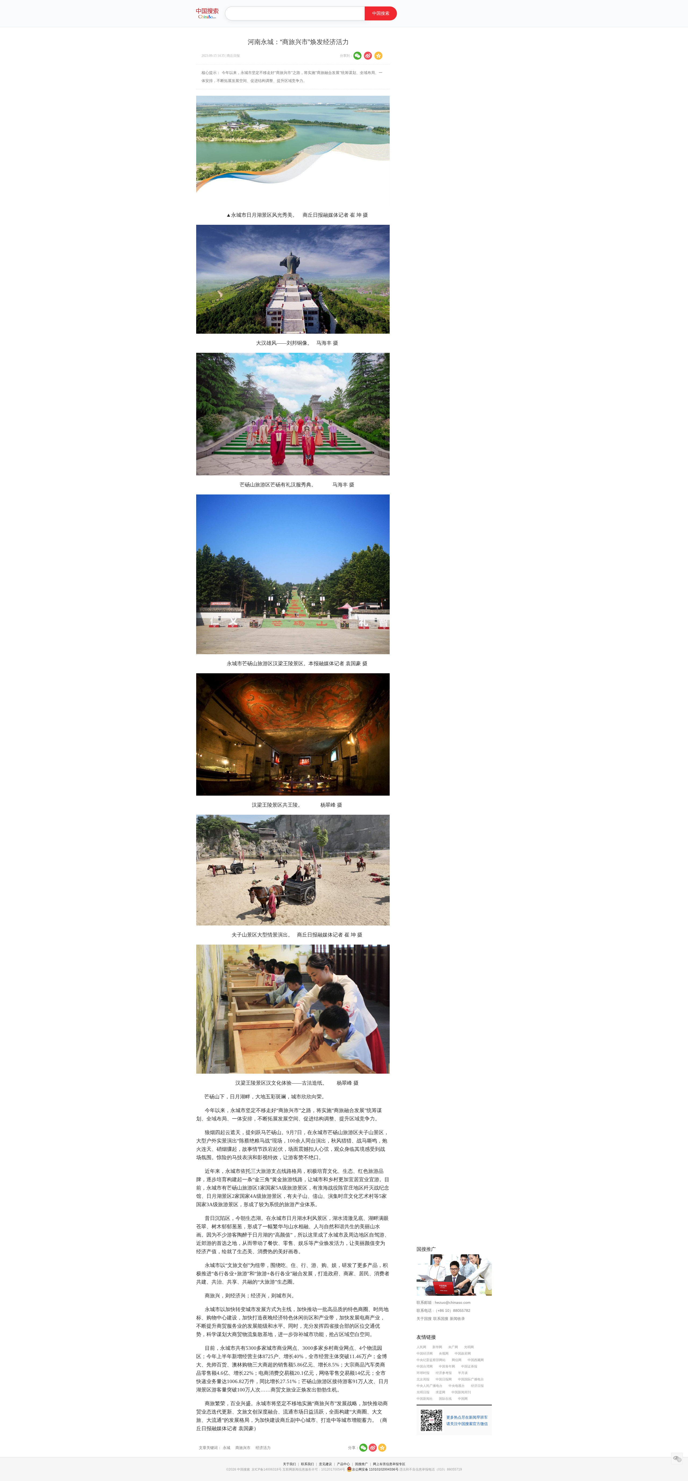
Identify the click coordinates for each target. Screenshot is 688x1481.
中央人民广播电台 (429, 1386)
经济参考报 (444, 1373)
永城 (227, 1448)
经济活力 (263, 1448)
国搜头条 (207, 13)
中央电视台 (457, 1386)
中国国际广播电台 (471, 1379)
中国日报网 (444, 1379)
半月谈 (463, 1373)
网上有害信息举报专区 (389, 1464)
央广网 (453, 1347)
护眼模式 (677, 1458)
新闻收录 (457, 1318)
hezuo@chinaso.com (453, 1302)
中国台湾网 (425, 1366)
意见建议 (325, 1464)
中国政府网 (463, 1353)
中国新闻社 (425, 1399)
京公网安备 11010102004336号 (375, 1469)
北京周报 (423, 1379)
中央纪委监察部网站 (431, 1360)
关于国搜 (424, 1318)
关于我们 (289, 1464)
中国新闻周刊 (461, 1392)
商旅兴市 (243, 1448)
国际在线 (445, 1399)
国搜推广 (361, 1464)
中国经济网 (425, 1353)
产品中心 (343, 1464)
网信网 (456, 1360)
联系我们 (307, 1464)
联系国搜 (440, 1318)
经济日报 (477, 1386)
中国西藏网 (476, 1360)
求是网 (440, 1392)
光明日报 (423, 1392)
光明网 (469, 1347)
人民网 (421, 1347)
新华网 (437, 1347)
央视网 (444, 1353)
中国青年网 (447, 1366)
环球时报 (423, 1373)
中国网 (463, 1399)
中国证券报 (469, 1366)
